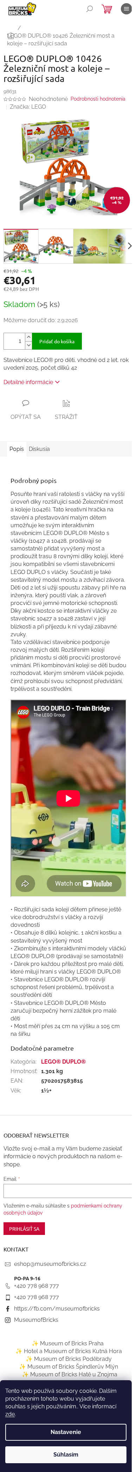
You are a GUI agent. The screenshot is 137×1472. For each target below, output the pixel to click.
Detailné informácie (28, 382)
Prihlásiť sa (24, 1228)
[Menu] (126, 9)
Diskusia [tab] (39, 449)
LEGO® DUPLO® (63, 1061)
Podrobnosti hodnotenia (98, 99)
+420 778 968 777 (36, 1285)
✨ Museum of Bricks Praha (68, 1343)
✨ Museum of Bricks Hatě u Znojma (69, 1374)
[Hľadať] (90, 9)
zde (10, 1414)
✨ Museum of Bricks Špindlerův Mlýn (68, 1366)
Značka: (28, 106)
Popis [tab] (16, 449)
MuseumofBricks (36, 1320)
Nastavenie (66, 1432)
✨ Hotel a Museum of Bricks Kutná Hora (68, 1351)
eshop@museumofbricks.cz (50, 1264)
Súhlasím (65, 1454)
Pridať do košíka (56, 341)
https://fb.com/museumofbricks (57, 1308)
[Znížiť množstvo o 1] (28, 345)
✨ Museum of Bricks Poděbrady (69, 1359)
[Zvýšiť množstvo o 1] (28, 337)
